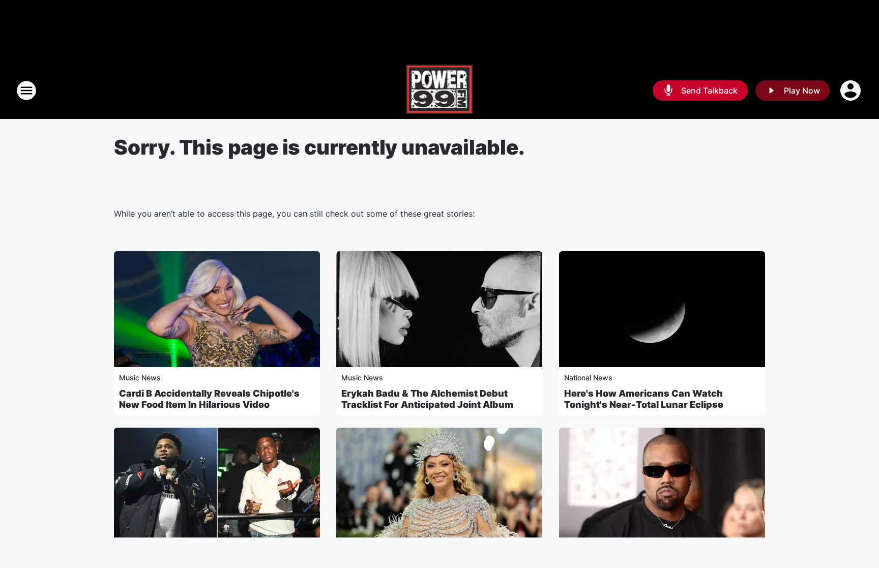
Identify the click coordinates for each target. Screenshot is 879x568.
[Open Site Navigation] (26, 90)
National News (588, 377)
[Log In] (851, 90)
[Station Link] (440, 90)
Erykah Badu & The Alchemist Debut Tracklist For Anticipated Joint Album (427, 399)
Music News (140, 377)
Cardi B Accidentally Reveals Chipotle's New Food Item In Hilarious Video (209, 399)
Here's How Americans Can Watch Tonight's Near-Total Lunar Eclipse (643, 399)
